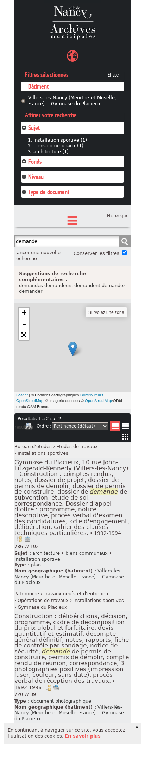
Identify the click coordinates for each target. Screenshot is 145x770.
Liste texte (125, 427)
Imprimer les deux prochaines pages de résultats (29, 427)
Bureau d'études (33, 446)
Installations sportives (43, 453)
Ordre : (44, 426)
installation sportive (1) (60, 140)
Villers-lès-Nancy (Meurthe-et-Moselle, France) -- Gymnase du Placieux (72, 100)
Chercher (124, 241)
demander (30, 291)
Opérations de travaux (43, 600)
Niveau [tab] (36, 177)
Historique (117, 215)
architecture (46, 553)
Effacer (114, 75)
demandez (114, 285)
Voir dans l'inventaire (19, 539)
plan (36, 564)
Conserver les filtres (96, 253)
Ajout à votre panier (27, 539)
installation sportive (37, 559)
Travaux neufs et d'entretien (76, 593)
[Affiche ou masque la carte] (72, 57)
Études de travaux (77, 446)
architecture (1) (51, 151)
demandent (87, 285)
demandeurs (58, 285)
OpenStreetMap (98, 400)
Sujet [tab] (34, 128)
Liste (115, 426)
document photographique (61, 701)
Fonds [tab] (35, 161)
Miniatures (125, 436)
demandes (31, 285)
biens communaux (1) (58, 145)
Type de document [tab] (48, 192)
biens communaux (86, 553)
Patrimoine (26, 593)
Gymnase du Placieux (42, 607)
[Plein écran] (24, 334)
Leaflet (22, 395)
